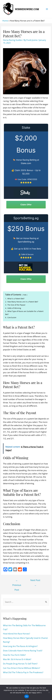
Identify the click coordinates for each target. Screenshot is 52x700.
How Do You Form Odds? (14, 655)
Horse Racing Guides (12, 40)
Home (5, 20)
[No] (49, 692)
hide (24, 295)
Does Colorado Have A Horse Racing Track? (22, 650)
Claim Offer (26, 204)
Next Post (35, 581)
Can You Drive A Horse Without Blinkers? (21, 668)
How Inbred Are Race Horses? (16, 633)
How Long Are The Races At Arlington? (20, 646)
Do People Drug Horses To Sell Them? (20, 663)
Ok (27, 696)
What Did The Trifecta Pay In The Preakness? (23, 672)
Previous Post (16, 581)
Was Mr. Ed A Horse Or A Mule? (17, 659)
